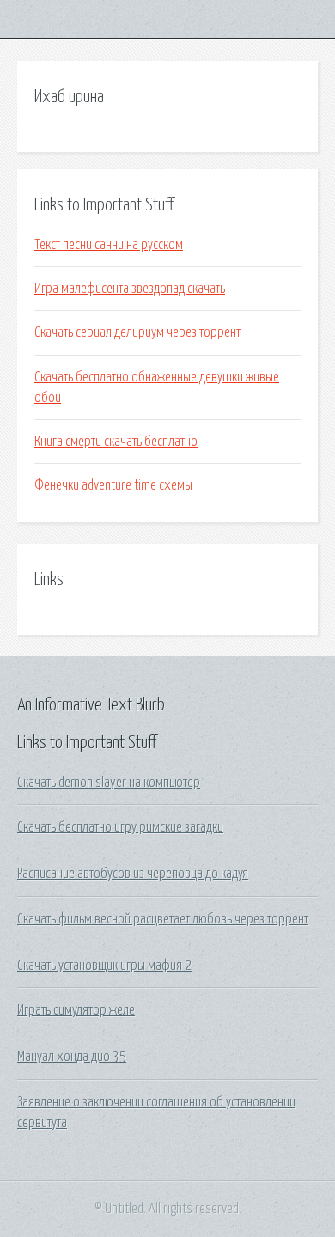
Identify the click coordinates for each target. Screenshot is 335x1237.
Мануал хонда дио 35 (71, 1056)
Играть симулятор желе (76, 1010)
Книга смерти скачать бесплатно (116, 441)
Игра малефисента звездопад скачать (129, 289)
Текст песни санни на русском (108, 245)
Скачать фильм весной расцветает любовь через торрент (162, 919)
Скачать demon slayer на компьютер (108, 782)
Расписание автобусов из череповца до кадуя (132, 874)
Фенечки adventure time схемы (113, 485)
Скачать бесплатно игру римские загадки (120, 827)
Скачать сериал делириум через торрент (137, 332)
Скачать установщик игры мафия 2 (104, 965)
